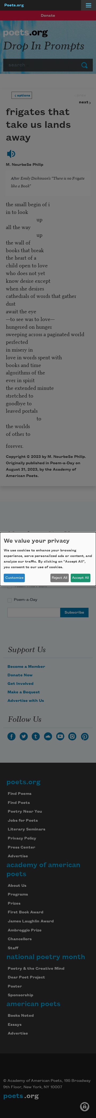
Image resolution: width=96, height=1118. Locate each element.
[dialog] (48, 559)
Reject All (59, 578)
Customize (14, 578)
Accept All (80, 578)
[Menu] (88, 5)
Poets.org (14, 5)
